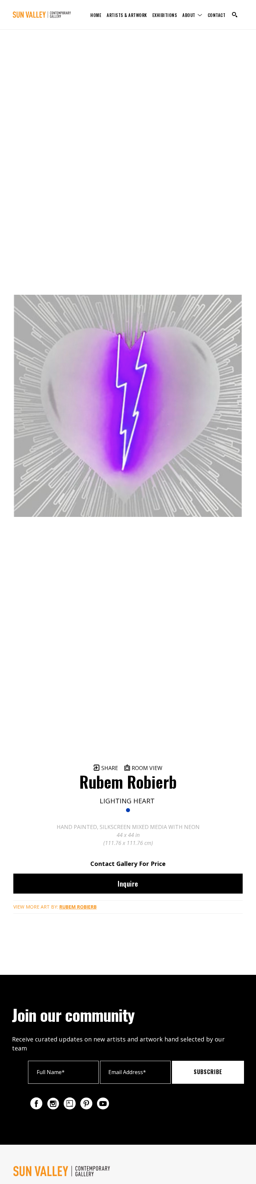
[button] (192, 14)
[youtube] (103, 1103)
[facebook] (36, 1103)
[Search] (234, 14)
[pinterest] (86, 1103)
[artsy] (70, 1103)
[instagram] (53, 1103)
